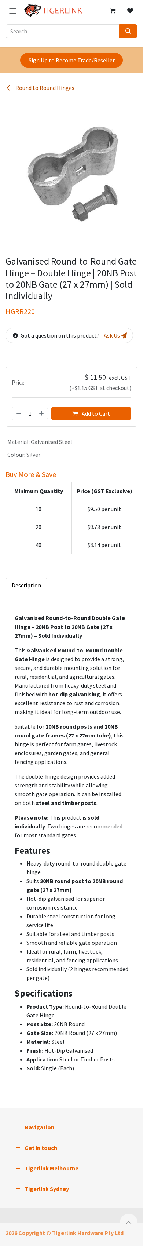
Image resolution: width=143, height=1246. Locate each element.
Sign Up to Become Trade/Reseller (72, 60)
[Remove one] (18, 413)
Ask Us (112, 335)
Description (26, 585)
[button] (129, 1222)
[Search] (128, 31)
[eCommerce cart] (112, 10)
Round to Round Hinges (44, 87)
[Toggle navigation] (13, 10)
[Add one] (42, 413)
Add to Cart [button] (95, 413)
